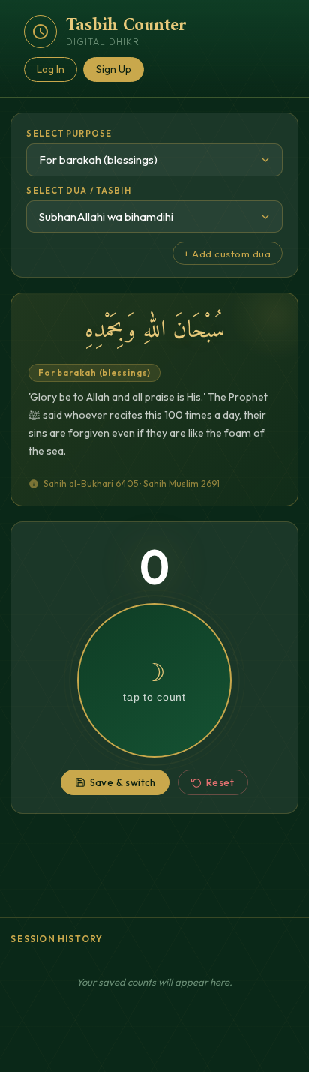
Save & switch (123, 782)
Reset (220, 782)
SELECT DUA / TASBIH (78, 190)
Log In (50, 69)
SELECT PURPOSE (69, 133)
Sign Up (113, 69)
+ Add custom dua (227, 254)
